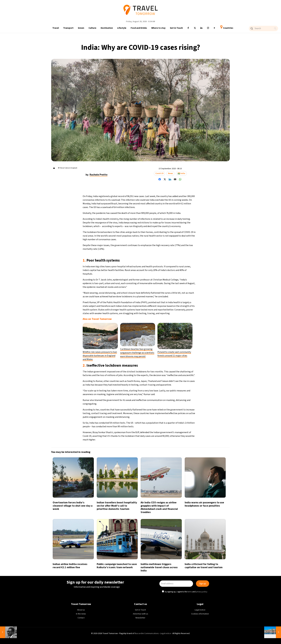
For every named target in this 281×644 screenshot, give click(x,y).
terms (168, 335)
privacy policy (180, 335)
